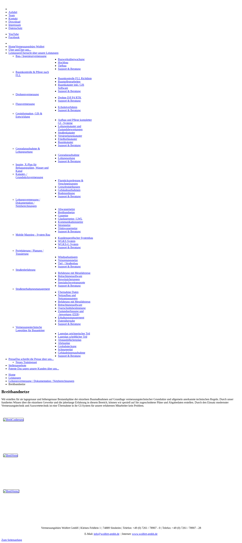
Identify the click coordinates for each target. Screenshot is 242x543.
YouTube (14, 34)
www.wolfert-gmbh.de (144, 533)
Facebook (14, 37)
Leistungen (15, 377)
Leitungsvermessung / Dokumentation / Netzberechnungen (41, 380)
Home (12, 374)
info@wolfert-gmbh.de (106, 533)
